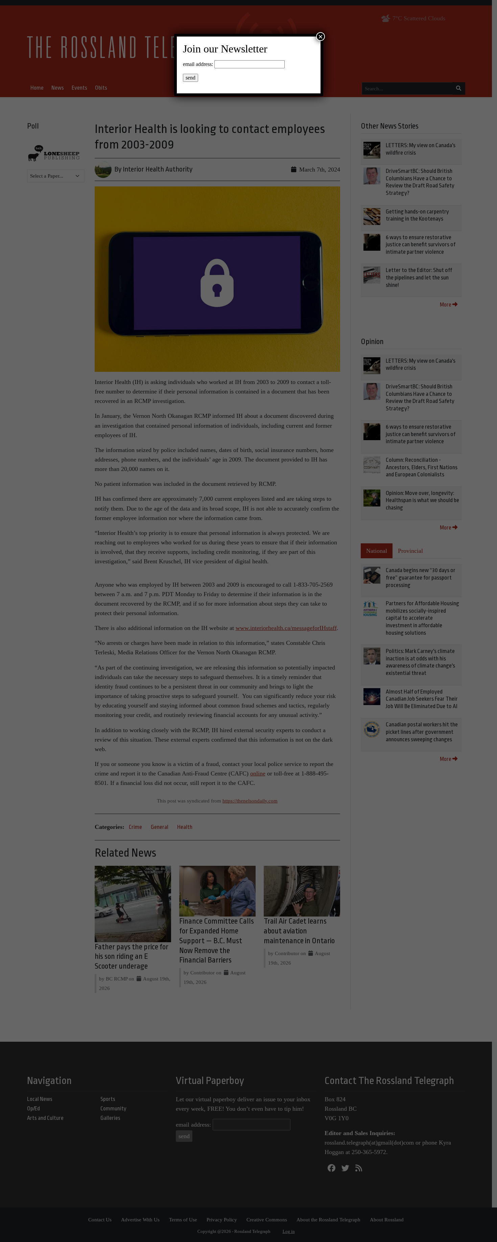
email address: (198, 64)
